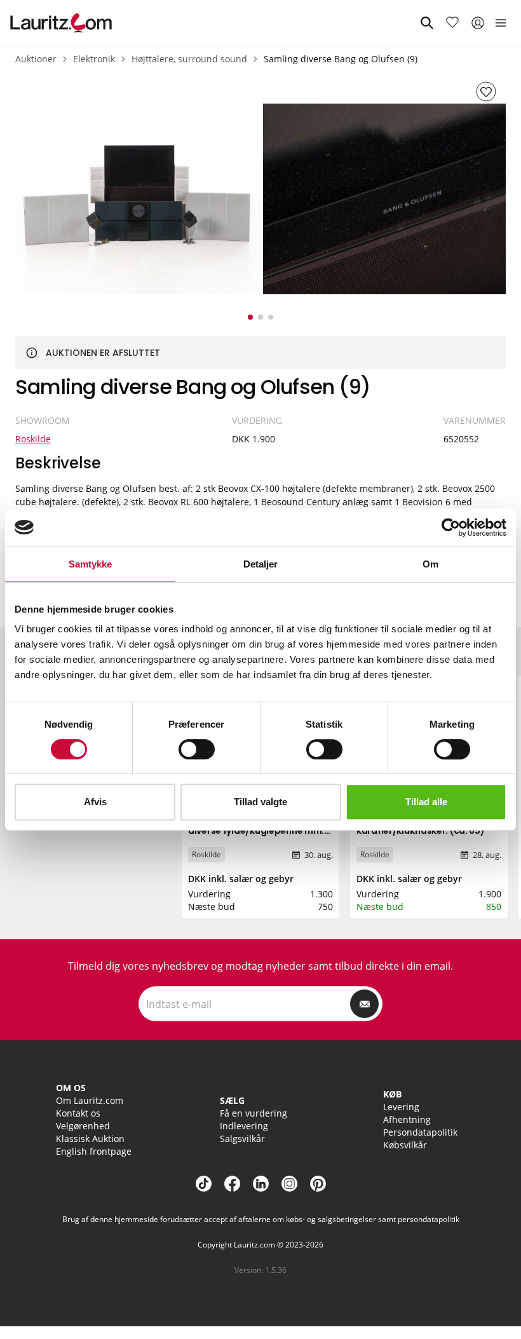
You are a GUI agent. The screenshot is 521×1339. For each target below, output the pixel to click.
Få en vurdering (253, 1113)
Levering (401, 1107)
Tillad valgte (260, 801)
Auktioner (36, 59)
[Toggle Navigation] (501, 23)
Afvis (95, 801)
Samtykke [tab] (90, 564)
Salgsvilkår (242, 1138)
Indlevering (244, 1126)
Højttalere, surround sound (189, 59)
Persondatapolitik (420, 1132)
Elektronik (94, 59)
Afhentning (407, 1119)
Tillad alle (426, 801)
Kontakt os (78, 1113)
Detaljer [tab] (260, 564)
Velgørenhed (83, 1126)
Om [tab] (430, 564)
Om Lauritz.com (89, 1100)
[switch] (197, 749)
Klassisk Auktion (90, 1138)
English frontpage (94, 1151)
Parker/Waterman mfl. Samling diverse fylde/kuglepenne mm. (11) (258, 831)
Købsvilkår (405, 1145)
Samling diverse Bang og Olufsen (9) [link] (340, 59)
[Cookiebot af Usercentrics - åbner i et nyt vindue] (450, 527)
